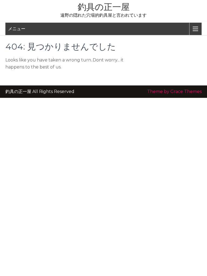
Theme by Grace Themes (174, 91)
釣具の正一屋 (104, 7)
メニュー (16, 28)
